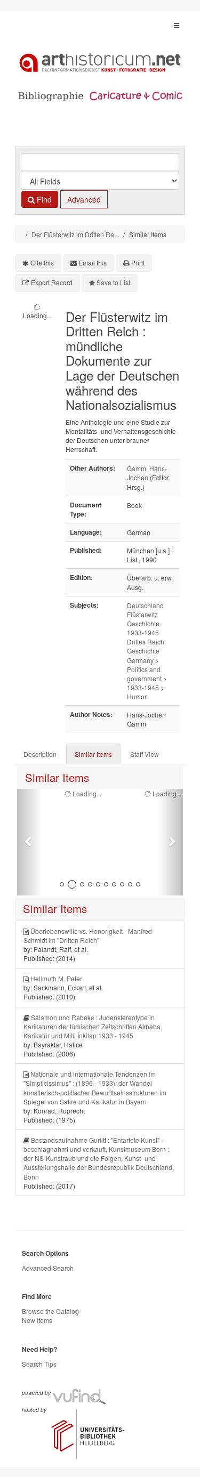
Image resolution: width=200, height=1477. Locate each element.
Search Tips (39, 1363)
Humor (137, 696)
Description (40, 753)
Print (138, 262)
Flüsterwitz (142, 614)
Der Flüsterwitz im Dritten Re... (75, 234)
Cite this (42, 262)
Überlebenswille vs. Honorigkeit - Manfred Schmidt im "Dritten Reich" (87, 935)
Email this (92, 262)
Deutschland (145, 605)
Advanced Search (48, 1267)
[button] (29, 842)
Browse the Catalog (50, 1310)
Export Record (52, 282)
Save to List (113, 282)
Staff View (144, 753)
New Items (37, 1320)
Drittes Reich (145, 641)
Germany (140, 660)
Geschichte (143, 650)
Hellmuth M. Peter (56, 978)
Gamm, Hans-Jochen (147, 473)
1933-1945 (143, 687)
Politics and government (144, 674)
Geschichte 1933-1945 (143, 628)
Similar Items (93, 753)
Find (43, 199)
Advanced (84, 199)
